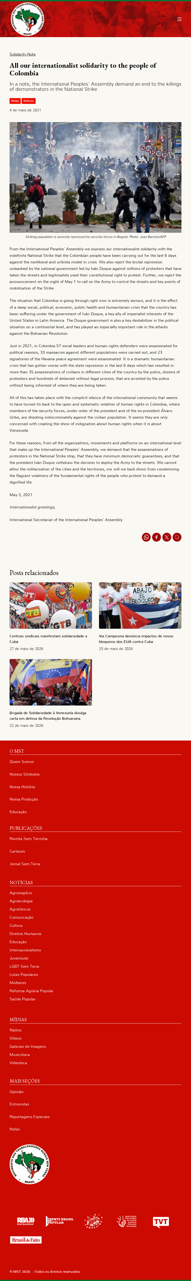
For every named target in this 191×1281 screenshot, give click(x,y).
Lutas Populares (24, 975)
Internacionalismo (25, 950)
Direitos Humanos (25, 934)
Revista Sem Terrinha (29, 839)
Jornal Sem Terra (25, 864)
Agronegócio (21, 893)
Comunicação (21, 917)
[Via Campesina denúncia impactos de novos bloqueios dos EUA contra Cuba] (140, 605)
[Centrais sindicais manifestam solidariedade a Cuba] (51, 605)
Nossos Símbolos (25, 774)
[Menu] (179, 19)
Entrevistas (19, 1104)
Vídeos (15, 1038)
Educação (18, 812)
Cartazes (17, 851)
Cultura (16, 926)
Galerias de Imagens (28, 1046)
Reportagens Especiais (30, 1117)
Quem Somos (22, 762)
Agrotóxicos (20, 909)
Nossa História (22, 787)
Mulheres (18, 983)
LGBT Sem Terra (24, 966)
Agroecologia (21, 901)
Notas (15, 100)
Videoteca (18, 1063)
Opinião (16, 1092)
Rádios (15, 1030)
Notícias (29, 100)
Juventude (19, 958)
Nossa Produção (24, 799)
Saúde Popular (23, 999)
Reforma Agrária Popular (32, 991)
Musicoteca (20, 1055)
